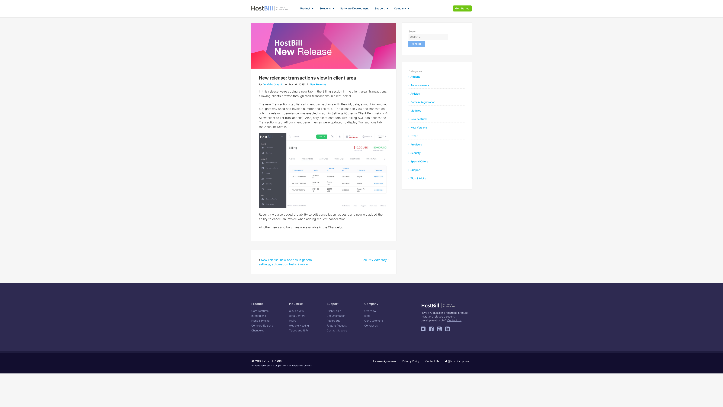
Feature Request (337, 325)
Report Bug (333, 320)
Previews (416, 144)
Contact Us (432, 361)
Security (415, 153)
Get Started (462, 8)
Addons (415, 76)
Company (400, 8)
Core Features (259, 310)
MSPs (292, 320)
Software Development (354, 8)
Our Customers (373, 320)
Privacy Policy (411, 361)
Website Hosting (299, 325)
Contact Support (337, 330)
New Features (318, 84)
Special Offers (419, 161)
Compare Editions (262, 325)
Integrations (258, 315)
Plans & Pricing (260, 320)
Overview (370, 310)
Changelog (257, 330)
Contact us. (454, 320)
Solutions (325, 8)
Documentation (336, 315)
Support (380, 8)
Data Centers (297, 315)
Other (413, 136)
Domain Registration (422, 102)
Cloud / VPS (296, 310)
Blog (367, 315)
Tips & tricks (418, 178)
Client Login (334, 310)
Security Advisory (374, 260)
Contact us (371, 325)
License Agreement (385, 361)
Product (305, 8)
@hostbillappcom (458, 361)
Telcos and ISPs (299, 330)
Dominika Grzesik (272, 84)
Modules (415, 110)
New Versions (419, 127)
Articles (415, 93)
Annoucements (419, 85)
